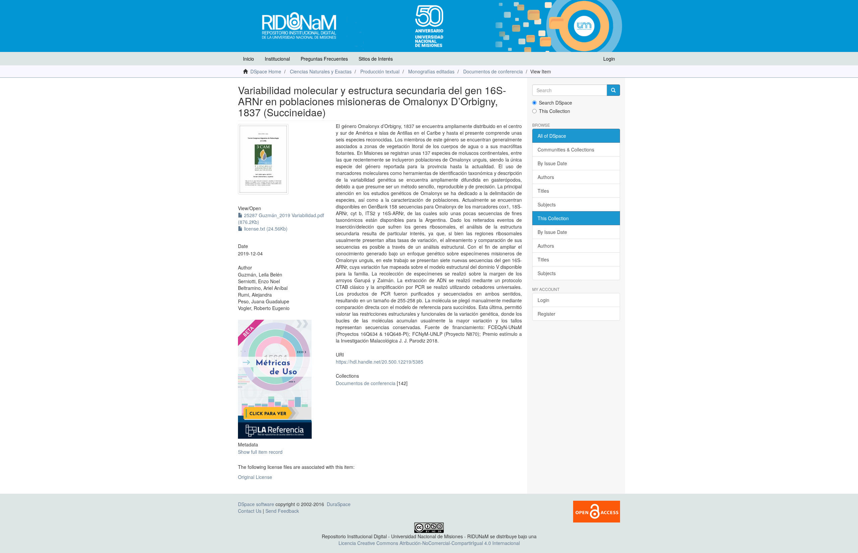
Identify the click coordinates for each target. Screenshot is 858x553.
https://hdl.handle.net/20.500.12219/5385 (379, 361)
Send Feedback (282, 510)
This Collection (554, 111)
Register (546, 313)
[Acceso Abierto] (596, 510)
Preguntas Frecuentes (324, 58)
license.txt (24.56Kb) (265, 228)
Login (543, 300)
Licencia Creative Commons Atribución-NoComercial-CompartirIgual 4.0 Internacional (429, 543)
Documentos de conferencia (493, 71)
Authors (546, 177)
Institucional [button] (277, 58)
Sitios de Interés (376, 58)
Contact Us (249, 510)
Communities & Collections (566, 149)
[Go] (613, 90)
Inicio (248, 58)
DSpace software (256, 504)
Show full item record (260, 451)
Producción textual (380, 71)
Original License (255, 477)
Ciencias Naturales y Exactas (321, 71)
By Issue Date (552, 163)
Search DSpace (555, 102)
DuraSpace (339, 504)
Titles (543, 190)
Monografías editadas (431, 71)
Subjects (547, 204)
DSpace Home (265, 71)
